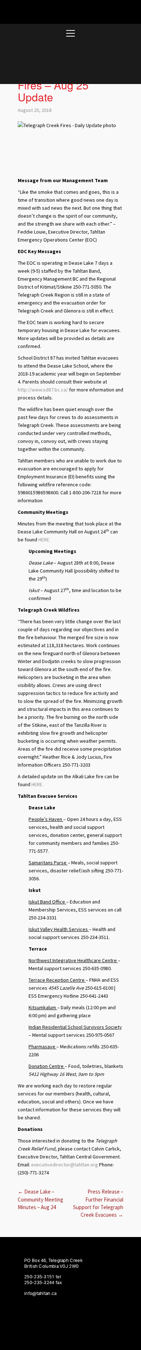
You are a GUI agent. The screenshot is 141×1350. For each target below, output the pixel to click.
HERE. (44, 539)
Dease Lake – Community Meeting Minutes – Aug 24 (40, 1199)
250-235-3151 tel (42, 1277)
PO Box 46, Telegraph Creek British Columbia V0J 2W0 (53, 1263)
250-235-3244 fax (43, 1282)
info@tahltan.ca (40, 1293)
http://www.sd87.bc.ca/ (43, 389)
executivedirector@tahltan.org (64, 1164)
